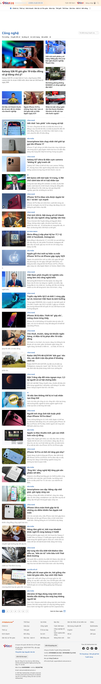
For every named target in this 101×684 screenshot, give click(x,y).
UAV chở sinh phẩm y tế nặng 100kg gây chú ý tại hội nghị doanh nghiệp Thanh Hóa (55, 59)
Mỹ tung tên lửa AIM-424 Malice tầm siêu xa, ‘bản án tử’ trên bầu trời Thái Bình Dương (45, 553)
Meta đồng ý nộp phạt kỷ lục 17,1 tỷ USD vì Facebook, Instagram (44, 235)
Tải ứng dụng (84, 654)
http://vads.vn (53, 658)
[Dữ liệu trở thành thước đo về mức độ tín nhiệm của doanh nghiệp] (12, 97)
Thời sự (22, 8)
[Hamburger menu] (90, 8)
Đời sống (85, 8)
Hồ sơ (69, 634)
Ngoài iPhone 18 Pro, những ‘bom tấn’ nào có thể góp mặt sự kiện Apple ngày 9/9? (33, 110)
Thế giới (58, 8)
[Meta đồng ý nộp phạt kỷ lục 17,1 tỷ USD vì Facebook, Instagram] (14, 238)
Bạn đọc (56, 622)
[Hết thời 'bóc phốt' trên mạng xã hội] (14, 127)
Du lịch (42, 634)
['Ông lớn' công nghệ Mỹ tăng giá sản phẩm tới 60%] (14, 474)
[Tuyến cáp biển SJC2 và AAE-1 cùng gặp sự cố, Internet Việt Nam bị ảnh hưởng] (14, 300)
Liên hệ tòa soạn (21, 656)
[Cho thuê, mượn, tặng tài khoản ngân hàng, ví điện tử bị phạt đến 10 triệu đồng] (14, 338)
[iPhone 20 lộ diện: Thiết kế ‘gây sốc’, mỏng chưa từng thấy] (14, 320)
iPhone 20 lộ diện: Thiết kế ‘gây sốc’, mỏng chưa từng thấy (44, 316)
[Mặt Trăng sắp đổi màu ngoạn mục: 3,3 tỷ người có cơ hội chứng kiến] (14, 381)
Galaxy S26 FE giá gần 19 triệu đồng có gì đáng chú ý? (22, 73)
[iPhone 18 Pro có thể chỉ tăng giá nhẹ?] (14, 456)
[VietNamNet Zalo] (96, 649)
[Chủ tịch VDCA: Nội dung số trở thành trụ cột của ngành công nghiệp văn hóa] (14, 219)
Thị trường (5, 37)
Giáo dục (52, 8)
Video (92, 622)
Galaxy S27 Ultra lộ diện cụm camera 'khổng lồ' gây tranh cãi (45, 160)
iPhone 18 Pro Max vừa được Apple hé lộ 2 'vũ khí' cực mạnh (45, 198)
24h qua (93, 634)
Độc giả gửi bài (94, 654)
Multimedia (94, 626)
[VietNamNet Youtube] (87, 649)
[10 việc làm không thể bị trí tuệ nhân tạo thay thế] (14, 400)
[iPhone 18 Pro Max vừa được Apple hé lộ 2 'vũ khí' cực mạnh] (14, 201)
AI (50, 37)
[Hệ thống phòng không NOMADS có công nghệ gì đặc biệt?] (55, 73)
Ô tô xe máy (44, 630)
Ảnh (68, 638)
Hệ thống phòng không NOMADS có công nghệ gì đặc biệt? (55, 85)
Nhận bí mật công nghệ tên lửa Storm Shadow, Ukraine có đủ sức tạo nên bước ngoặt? (55, 110)
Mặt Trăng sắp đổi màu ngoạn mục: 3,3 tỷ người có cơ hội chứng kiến (46, 378)
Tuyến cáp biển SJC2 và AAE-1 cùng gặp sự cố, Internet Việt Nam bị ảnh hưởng (46, 297)
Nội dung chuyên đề (74, 626)
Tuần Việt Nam (70, 3)
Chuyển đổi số (15, 37)
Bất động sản (44, 638)
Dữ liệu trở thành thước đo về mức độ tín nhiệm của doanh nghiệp (11, 109)
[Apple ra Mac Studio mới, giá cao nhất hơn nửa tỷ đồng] (14, 437)
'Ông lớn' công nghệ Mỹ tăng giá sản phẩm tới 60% (45, 471)
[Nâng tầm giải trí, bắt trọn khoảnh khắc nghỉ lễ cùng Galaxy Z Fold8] (14, 533)
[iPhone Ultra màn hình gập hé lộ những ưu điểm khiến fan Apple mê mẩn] (14, 512)
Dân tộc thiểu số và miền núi (76, 622)
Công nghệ (10, 33)
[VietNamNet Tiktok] (92, 649)
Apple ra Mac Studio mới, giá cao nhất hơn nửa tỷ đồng (45, 434)
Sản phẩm (44, 37)
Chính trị (15, 8)
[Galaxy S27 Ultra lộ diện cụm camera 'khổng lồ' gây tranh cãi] (14, 164)
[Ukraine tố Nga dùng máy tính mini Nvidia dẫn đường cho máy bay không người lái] (14, 598)
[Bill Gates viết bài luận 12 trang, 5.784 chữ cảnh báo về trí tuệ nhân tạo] (14, 182)
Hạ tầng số (25, 37)
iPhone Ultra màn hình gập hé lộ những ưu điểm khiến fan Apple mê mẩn (44, 510)
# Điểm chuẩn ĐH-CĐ (36, 3)
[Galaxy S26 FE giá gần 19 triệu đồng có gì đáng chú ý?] (23, 54)
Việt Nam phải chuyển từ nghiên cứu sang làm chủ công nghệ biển (45, 276)
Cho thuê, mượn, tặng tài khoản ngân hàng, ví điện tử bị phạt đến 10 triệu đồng (45, 336)
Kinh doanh (29, 8)
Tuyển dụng (89, 657)
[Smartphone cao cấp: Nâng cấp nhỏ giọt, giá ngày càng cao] (14, 494)
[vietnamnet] (8, 4)
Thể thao (65, 8)
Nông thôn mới (59, 638)
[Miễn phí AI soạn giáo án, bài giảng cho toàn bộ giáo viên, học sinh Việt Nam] (14, 577)
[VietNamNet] (11, 8)
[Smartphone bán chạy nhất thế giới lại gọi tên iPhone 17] (14, 146)
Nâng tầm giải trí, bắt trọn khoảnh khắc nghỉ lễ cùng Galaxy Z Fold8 (44, 530)
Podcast (92, 630)
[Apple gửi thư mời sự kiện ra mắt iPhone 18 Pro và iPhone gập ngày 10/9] (14, 258)
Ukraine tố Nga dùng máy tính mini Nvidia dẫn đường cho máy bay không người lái (45, 596)
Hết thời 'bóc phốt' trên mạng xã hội (45, 123)
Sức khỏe (43, 622)
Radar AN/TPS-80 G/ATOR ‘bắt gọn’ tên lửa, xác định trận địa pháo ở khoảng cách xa (46, 358)
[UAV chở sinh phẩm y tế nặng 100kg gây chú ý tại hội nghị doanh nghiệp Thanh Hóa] (55, 47)
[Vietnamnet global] (80, 4)
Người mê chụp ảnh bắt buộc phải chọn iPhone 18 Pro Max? (44, 414)
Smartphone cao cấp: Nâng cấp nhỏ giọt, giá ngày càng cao (44, 490)
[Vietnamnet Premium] (8, 623)
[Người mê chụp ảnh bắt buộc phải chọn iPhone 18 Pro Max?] (14, 418)
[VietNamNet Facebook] (83, 649)
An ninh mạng (35, 37)
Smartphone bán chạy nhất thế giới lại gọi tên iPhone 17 (46, 142)
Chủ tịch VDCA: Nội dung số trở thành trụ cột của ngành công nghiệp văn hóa (46, 216)
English (69, 630)
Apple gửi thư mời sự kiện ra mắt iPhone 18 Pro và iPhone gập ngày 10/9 (46, 254)
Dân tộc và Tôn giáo (41, 8)
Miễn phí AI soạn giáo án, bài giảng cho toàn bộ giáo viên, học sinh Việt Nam (46, 573)
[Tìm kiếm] (98, 3)
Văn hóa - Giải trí (75, 8)
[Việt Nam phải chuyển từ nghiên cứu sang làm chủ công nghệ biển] (14, 279)
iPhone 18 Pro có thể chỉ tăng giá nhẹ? (45, 452)
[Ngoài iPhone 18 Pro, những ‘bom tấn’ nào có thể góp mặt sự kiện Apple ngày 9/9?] (34, 97)
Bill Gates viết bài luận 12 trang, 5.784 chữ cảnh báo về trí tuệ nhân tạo (45, 179)
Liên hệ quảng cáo (51, 645)
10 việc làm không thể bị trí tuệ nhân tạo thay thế (45, 396)
